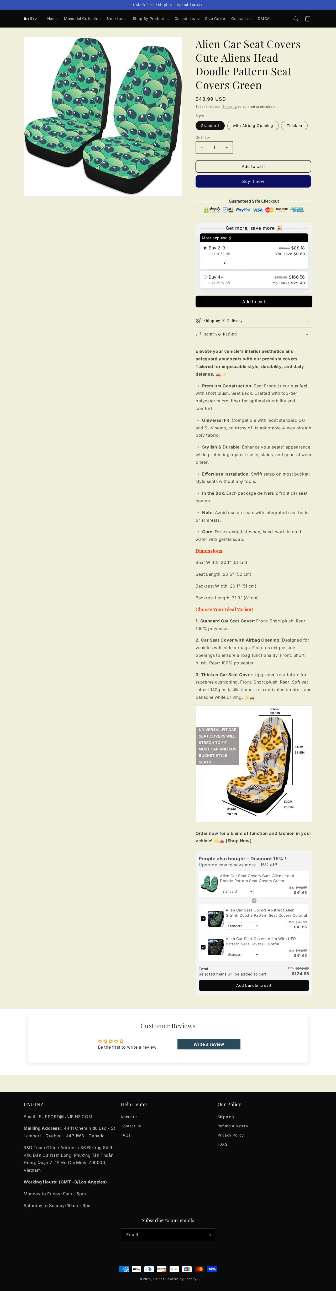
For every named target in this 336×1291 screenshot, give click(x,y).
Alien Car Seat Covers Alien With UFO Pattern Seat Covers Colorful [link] (261, 941)
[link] (209, 884)
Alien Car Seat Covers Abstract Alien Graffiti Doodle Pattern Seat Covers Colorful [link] (266, 912)
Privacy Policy (231, 1135)
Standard (210, 125)
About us (128, 1116)
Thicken (294, 125)
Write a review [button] (208, 1044)
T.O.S (223, 1144)
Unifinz (159, 1279)
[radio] (254, 251)
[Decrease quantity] (213, 262)
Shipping (229, 107)
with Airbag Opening (253, 125)
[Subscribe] (209, 1235)
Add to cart (254, 301)
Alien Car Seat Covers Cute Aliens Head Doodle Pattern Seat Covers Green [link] (257, 878)
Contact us (130, 1126)
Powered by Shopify (181, 1279)
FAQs (125, 1135)
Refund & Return (233, 1126)
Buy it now (253, 181)
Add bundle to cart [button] (254, 985)
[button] (150, 18)
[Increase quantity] (236, 262)
